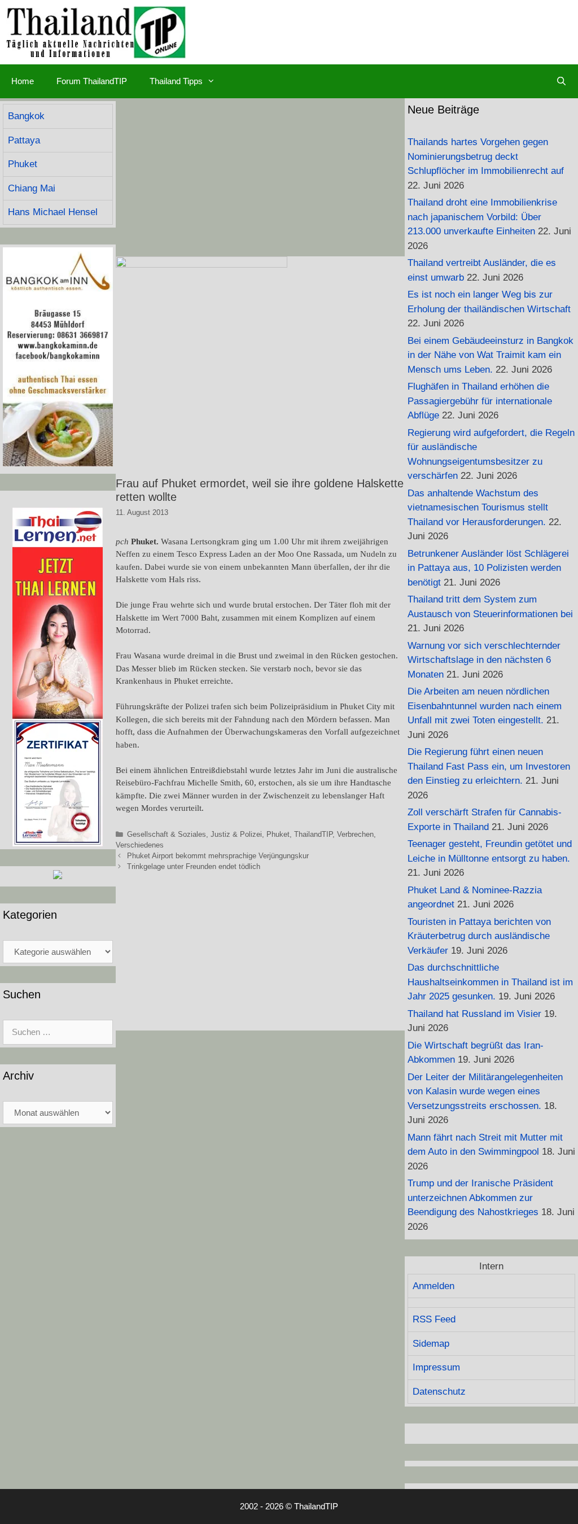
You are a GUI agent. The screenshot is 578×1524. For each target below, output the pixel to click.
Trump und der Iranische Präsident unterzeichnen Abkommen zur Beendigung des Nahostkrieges (480, 1197)
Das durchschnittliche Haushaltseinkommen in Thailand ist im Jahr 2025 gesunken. (490, 982)
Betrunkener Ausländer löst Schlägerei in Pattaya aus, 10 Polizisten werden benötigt (488, 568)
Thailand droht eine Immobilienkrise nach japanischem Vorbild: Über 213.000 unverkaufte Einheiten (482, 217)
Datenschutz (439, 1391)
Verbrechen (355, 834)
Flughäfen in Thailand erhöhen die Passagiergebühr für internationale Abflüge (480, 401)
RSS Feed (434, 1319)
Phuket (278, 834)
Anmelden (433, 1286)
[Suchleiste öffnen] (561, 81)
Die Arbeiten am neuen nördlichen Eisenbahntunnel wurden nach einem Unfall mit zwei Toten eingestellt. (485, 706)
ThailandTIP (313, 834)
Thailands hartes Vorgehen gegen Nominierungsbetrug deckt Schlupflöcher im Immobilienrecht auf (486, 156)
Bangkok (26, 116)
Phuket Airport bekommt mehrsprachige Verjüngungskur (218, 855)
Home (22, 81)
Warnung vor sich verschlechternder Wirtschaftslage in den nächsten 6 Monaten (484, 660)
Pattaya (24, 140)
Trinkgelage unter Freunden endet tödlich (193, 866)
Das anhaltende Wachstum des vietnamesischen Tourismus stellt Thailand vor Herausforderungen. (478, 507)
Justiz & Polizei (236, 834)
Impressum (436, 1367)
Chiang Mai (31, 188)
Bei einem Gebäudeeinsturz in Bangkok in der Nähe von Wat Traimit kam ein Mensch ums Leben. (490, 355)
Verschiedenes (140, 845)
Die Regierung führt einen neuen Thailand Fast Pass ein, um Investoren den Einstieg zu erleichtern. (489, 766)
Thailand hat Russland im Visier (474, 1013)
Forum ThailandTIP (91, 81)
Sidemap (431, 1343)
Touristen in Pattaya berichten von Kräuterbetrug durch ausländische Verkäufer (479, 936)
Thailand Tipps (176, 81)
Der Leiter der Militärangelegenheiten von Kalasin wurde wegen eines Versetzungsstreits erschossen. (485, 1091)
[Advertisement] (260, 177)
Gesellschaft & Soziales (166, 834)
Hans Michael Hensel (53, 212)
